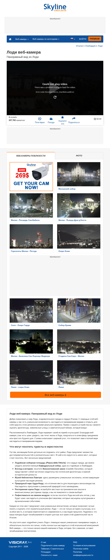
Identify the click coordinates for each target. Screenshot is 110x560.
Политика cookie (80, 548)
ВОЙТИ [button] (82, 38)
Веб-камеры (21, 39)
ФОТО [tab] (79, 155)
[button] (73, 39)
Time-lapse (40, 122)
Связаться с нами (49, 555)
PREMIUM (95, 38)
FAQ (75, 542)
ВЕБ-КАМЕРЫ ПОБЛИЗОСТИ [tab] (30, 155)
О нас (43, 542)
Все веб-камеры (55, 395)
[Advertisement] (55, 27)
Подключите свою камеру (53, 545)
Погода (51, 122)
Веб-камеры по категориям (45, 38)
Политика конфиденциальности (83, 553)
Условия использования (84, 545)
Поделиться (74, 122)
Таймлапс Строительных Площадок (52, 550)
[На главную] (10, 39)
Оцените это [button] (62, 122)
